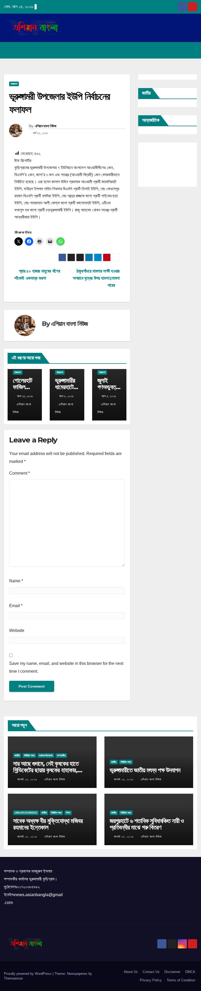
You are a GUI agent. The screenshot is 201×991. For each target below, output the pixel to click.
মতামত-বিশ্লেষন (46, 755)
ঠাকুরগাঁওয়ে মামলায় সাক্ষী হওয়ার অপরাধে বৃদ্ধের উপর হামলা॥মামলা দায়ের (96, 278)
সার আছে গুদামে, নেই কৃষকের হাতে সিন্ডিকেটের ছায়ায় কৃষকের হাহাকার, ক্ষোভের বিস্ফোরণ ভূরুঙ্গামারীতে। (46, 770)
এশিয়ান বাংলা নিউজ (45, 126)
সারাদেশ (14, 83)
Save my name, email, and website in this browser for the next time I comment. (66, 667)
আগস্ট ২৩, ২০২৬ (27, 779)
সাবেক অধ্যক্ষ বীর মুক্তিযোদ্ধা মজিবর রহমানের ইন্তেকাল (48, 824)
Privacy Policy (151, 980)
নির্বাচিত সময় (29, 755)
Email (16, 605)
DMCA (190, 972)
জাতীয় (17, 755)
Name (16, 581)
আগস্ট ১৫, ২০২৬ (27, 836)
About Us (131, 972)
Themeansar (13, 978)
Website (16, 630)
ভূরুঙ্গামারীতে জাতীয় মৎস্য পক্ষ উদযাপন (145, 770)
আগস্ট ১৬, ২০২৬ (124, 779)
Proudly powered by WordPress (28, 974)
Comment (19, 473)
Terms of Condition (181, 980)
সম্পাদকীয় (61, 755)
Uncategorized (26, 812)
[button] (172, 50)
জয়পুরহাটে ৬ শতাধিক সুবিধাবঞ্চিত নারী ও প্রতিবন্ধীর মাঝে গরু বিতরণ (147, 824)
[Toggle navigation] (192, 50)
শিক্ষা (68, 812)
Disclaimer (172, 972)
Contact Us (151, 972)
